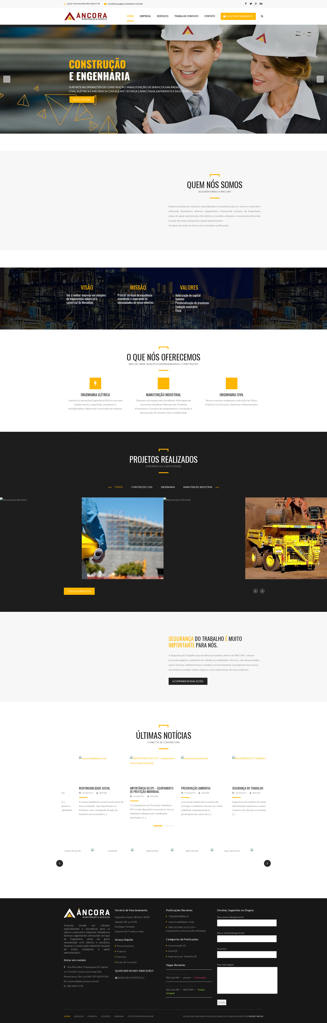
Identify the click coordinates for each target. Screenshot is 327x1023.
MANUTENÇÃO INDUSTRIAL (163, 394)
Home (67, 1016)
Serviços (121, 956)
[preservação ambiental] (240, 769)
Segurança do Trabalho (180, 956)
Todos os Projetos (79, 591)
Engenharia (168, 487)
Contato (106, 1016)
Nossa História (82, 99)
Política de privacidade (140, 1016)
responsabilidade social (130, 788)
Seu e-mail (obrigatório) (230, 932)
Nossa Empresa (125, 945)
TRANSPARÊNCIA (73, 788)
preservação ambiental (232, 788)
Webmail (119, 1016)
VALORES (189, 287)
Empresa (92, 1016)
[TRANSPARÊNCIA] (87, 769)
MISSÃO (138, 287)
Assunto (222, 948)
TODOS (119, 487)
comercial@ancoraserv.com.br (125, 4)
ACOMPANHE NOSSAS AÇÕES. (188, 681)
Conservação (175, 945)
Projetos (121, 951)
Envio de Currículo (127, 962)
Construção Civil (142, 487)
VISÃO (87, 287)
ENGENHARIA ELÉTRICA (95, 394)
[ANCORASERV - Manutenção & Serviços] (85, 15)
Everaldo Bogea (92, 793)
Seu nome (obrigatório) (230, 917)
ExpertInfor (256, 1016)
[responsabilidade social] (138, 769)
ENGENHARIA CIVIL (232, 394)
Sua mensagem (225, 964)
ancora (139, 793)
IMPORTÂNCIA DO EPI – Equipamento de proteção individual (187, 790)
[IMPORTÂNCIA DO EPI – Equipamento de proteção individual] (189, 769)
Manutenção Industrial (198, 487)
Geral (171, 950)
